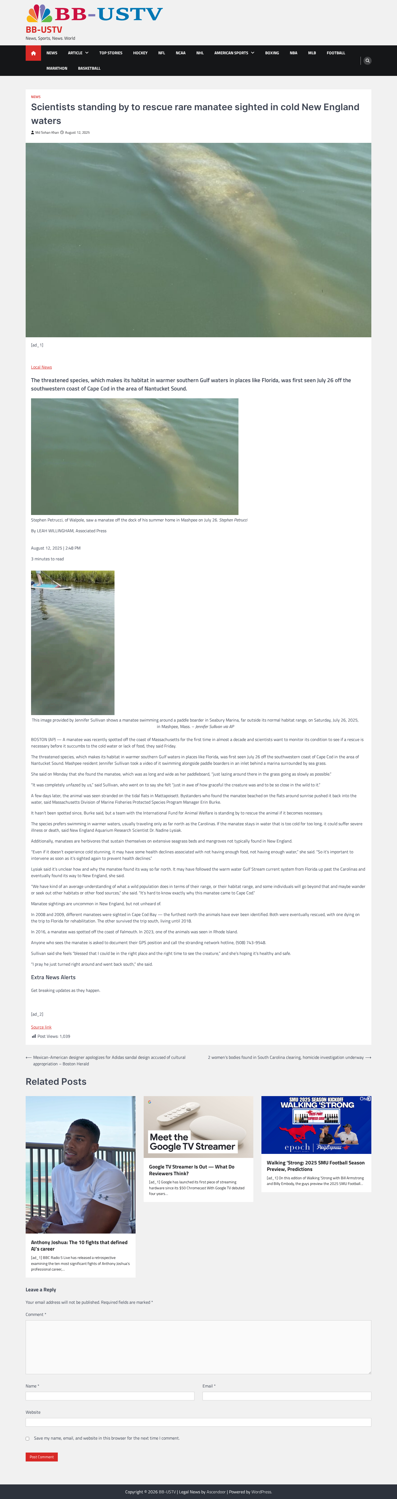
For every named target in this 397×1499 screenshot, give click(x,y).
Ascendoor (216, 1491)
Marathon (56, 68)
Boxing (272, 53)
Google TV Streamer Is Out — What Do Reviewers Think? (191, 1170)
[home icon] (33, 53)
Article (75, 53)
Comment (36, 1314)
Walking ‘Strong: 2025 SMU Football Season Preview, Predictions (316, 1166)
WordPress (261, 1491)
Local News (41, 367)
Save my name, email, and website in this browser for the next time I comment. (107, 1438)
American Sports (231, 53)
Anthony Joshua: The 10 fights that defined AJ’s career (79, 1245)
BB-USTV (44, 29)
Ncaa (181, 53)
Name (32, 1386)
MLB (312, 53)
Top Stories (110, 53)
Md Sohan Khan (47, 132)
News (51, 53)
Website (33, 1412)
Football (336, 53)
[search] (368, 61)
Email (209, 1386)
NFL (161, 53)
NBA (293, 53)
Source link (41, 1027)
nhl (200, 53)
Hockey (140, 53)
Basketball (89, 68)
